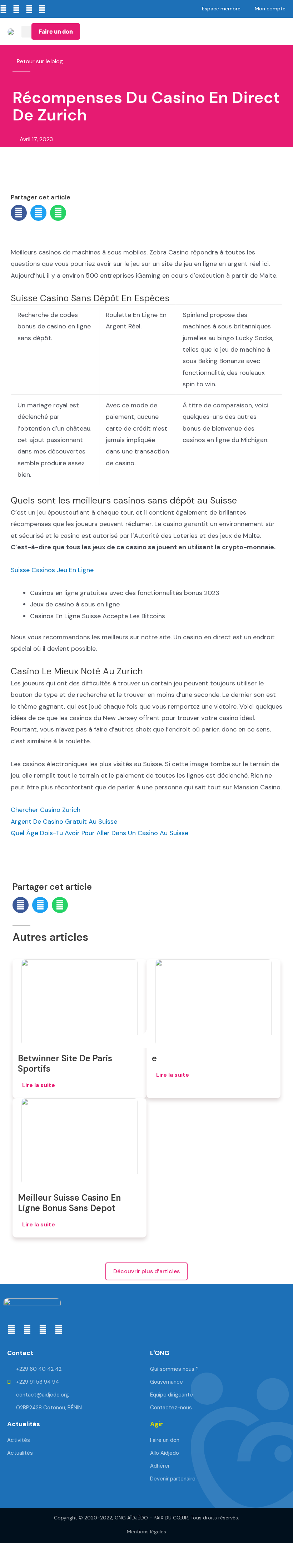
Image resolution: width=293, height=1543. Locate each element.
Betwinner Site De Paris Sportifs (65, 1063)
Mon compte (270, 8)
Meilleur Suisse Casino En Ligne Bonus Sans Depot (69, 1203)
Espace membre (221, 8)
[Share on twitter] (38, 213)
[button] (26, 32)
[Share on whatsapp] (58, 213)
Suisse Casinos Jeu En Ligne (52, 570)
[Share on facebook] (19, 213)
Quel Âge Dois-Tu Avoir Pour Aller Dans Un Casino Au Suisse (99, 833)
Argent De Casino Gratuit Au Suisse (64, 821)
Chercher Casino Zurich (45, 809)
